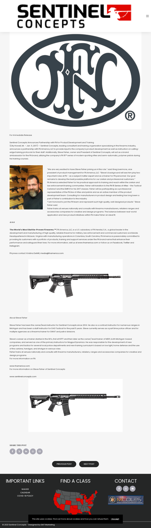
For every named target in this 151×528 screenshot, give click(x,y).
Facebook (118, 242)
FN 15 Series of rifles (119, 185)
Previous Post (64, 464)
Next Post (89, 464)
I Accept (115, 519)
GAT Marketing (48, 524)
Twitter (126, 242)
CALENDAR (25, 492)
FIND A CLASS (75, 481)
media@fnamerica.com (52, 253)
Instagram (14, 245)
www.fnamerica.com (88, 242)
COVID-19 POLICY (25, 495)
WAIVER (25, 489)
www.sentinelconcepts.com (23, 376)
